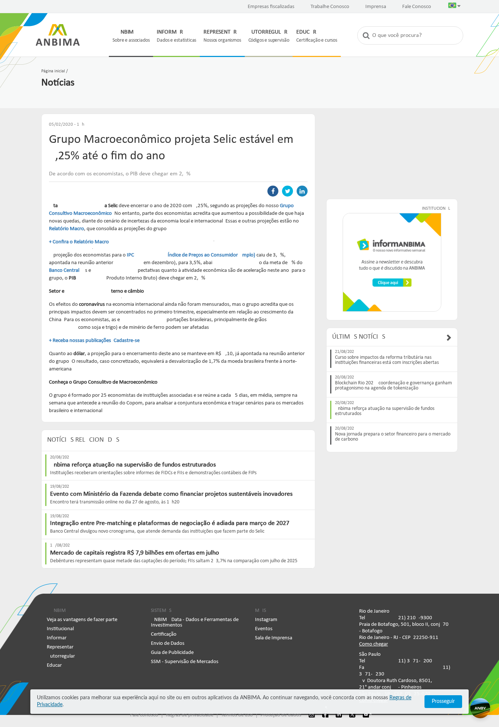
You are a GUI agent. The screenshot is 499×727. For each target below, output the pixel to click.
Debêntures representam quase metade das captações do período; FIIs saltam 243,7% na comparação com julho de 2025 (173, 561)
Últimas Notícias (358, 337)
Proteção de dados (280, 715)
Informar (56, 638)
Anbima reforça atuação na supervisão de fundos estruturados (133, 464)
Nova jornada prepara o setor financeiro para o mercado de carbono (392, 437)
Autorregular (61, 656)
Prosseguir (443, 701)
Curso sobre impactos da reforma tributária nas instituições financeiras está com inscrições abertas (387, 360)
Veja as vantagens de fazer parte (82, 620)
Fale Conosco (416, 6)
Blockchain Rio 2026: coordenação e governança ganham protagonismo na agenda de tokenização (393, 386)
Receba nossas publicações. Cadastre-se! (97, 340)
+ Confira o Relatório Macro (79, 242)
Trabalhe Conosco (330, 6)
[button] (454, 7)
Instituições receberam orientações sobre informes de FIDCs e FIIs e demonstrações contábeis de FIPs (153, 473)
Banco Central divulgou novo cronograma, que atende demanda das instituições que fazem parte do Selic (157, 531)
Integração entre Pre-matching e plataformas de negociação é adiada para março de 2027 (169, 523)
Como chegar (373, 644)
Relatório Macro (66, 229)
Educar (54, 665)
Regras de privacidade (189, 715)
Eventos (264, 629)
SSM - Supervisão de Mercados (184, 662)
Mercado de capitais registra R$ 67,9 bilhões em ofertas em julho (134, 552)
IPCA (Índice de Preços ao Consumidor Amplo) (191, 255)
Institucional (60, 629)
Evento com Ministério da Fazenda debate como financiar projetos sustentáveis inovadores (171, 494)
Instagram (266, 620)
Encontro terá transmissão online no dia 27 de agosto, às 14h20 (114, 502)
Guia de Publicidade (172, 652)
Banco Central (64, 270)
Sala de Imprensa (273, 638)
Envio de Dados (167, 643)
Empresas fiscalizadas (271, 6)
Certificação (163, 634)
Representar (60, 647)
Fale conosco (144, 715)
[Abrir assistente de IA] (480, 708)
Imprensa (375, 6)
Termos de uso (237, 715)
